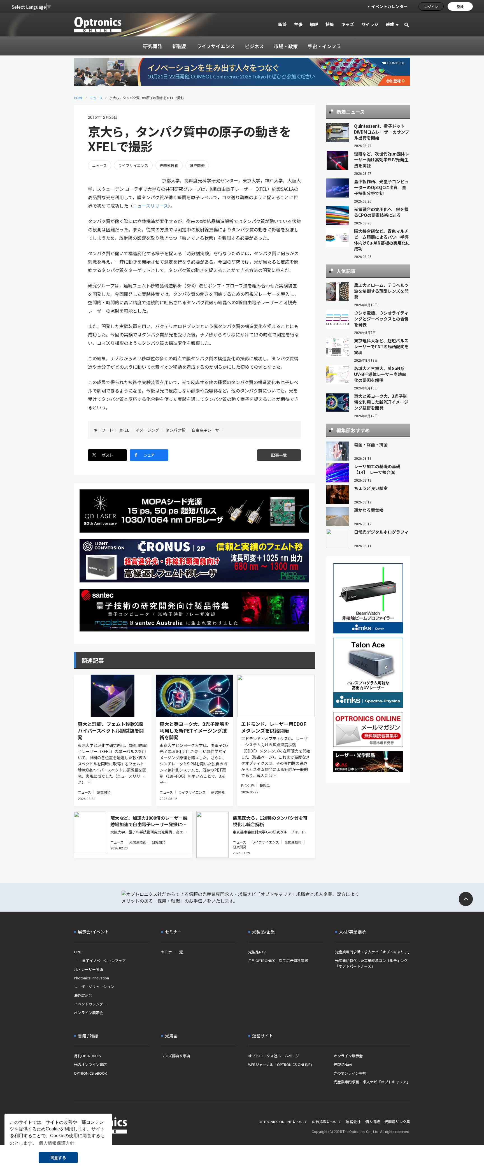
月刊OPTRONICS (87, 1055)
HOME (78, 97)
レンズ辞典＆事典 (175, 1055)
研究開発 (197, 165)
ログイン (431, 6)
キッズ (347, 24)
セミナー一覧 (172, 951)
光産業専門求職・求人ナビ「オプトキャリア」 (372, 951)
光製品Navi (257, 951)
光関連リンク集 (397, 1121)
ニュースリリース (150, 205)
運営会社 (353, 1121)
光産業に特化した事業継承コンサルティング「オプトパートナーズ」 (371, 963)
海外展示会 (83, 995)
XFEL (124, 430)
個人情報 (372, 1121)
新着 (282, 24)
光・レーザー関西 (88, 969)
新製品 (265, 785)
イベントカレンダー (389, 6)
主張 (298, 24)
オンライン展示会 (88, 1012)
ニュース (96, 97)
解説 (314, 24)
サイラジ (370, 24)
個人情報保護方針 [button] (57, 1143)
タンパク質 (175, 430)
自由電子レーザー (207, 430)
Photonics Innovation (91, 978)
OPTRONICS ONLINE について (283, 1121)
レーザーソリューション (94, 986)
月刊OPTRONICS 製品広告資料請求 (278, 960)
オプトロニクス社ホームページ (273, 1055)
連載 (390, 24)
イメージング (147, 430)
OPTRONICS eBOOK (90, 1073)
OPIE (78, 951)
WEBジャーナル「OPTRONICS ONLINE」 (281, 1064)
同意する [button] (58, 1157)
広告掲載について (326, 1121)
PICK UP (247, 785)
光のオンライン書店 (90, 1064)
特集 (329, 24)
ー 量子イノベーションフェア (100, 960)
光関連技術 (169, 165)
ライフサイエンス (133, 165)
